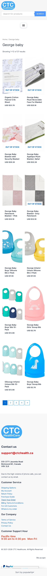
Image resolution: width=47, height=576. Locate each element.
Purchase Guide (8, 497)
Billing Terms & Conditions (12, 503)
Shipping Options (8, 488)
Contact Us (6, 526)
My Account (6, 491)
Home (5, 39)
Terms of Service (8, 520)
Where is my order (9, 509)
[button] (23, 25)
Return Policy (6, 494)
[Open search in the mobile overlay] (23, 13)
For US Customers (9, 506)
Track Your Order (8, 500)
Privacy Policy (7, 523)
